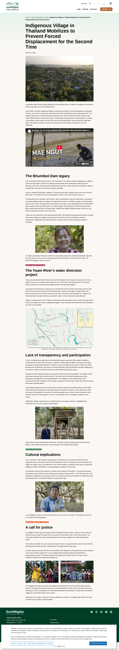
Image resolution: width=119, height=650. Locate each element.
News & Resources (37, 17)
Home (27, 17)
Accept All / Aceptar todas (98, 643)
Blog (46, 17)
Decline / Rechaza (17, 643)
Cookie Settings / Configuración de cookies (39, 643)
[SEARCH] (89, 3)
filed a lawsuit (49, 553)
